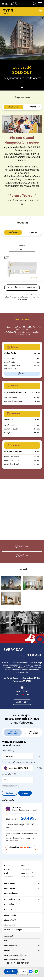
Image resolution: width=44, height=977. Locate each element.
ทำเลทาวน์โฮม (9, 904)
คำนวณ (25, 793)
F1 (21, 250)
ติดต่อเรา (7, 950)
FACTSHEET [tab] (35, 107)
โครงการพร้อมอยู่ (27, 873)
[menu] (40, 11)
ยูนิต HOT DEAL (26, 869)
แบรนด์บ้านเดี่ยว (9, 883)
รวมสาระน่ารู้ (8, 936)
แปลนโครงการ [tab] (13, 232)
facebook (8, 963)
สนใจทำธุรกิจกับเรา (10, 945)
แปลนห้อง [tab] (33, 232)
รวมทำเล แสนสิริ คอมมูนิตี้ (13, 930)
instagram (15, 963)
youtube (18, 963)
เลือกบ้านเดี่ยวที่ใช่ (10, 915)
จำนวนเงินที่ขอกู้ (8, 751)
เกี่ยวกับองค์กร (9, 941)
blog (27, 963)
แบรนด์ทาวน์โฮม (9, 888)
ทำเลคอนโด (8, 909)
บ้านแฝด (7, 869)
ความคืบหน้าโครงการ (28, 877)
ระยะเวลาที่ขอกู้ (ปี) (9, 774)
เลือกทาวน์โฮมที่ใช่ (10, 920)
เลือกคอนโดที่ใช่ (9, 925)
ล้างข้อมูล (9, 793)
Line (22, 963)
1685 (25, 955)
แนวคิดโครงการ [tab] (14, 107)
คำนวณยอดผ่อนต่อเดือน (12, 732)
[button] (40, 3)
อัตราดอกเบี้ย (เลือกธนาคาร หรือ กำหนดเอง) (19, 762)
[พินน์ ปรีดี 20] (11, 583)
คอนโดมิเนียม (8, 877)
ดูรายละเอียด (20, 702)
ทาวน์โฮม (7, 873)
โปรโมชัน (24, 865)
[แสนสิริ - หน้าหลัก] (9, 3)
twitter (11, 963)
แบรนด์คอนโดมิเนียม (11, 893)
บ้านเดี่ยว (7, 865)
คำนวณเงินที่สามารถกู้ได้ (31, 732)
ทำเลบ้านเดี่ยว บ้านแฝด (12, 899)
